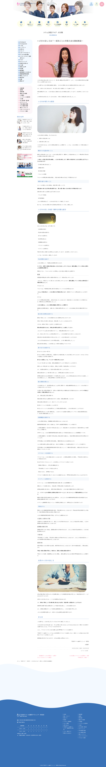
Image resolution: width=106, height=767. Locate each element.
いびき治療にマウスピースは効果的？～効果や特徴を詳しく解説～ (79, 656)
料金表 (64, 719)
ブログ (21, 59)
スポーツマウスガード (25, 52)
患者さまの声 (23, 66)
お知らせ (22, 49)
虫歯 (21, 79)
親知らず (22, 81)
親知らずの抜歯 (23, 93)
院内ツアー (65, 717)
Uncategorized (23, 43)
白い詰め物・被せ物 (24, 100)
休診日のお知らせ (24, 63)
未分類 (86, 650)
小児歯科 (22, 95)
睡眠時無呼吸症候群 (24, 73)
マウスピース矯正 (24, 111)
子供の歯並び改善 (24, 104)
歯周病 (21, 89)
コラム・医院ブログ (67, 731)
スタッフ (22, 50)
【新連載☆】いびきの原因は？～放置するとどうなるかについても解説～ (46, 656)
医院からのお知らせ (67, 733)
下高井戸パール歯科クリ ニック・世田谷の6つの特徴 (68, 728)
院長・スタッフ (66, 716)
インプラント (23, 47)
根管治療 (22, 91)
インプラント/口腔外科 (25, 97)
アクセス (96, 4)
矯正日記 (22, 77)
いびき (21, 45)
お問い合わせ (66, 725)
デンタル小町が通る (24, 54)
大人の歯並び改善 (24, 105)
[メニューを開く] (101, 4)
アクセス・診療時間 (67, 721)
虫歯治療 (22, 88)
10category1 (23, 42)
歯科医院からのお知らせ (25, 72)
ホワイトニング (23, 61)
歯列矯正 (22, 70)
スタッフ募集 (66, 723)
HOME (64, 714)
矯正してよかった (24, 75)
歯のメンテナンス (24, 107)
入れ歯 (21, 65)
